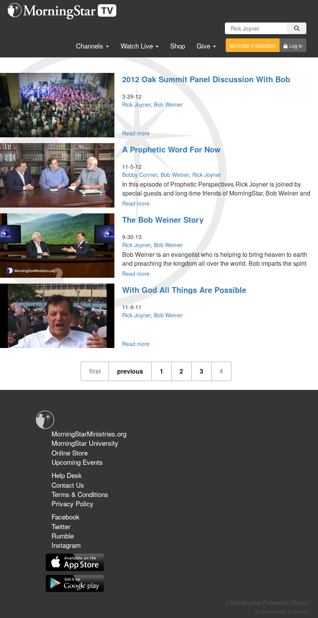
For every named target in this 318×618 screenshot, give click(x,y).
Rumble (63, 535)
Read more (136, 133)
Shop (177, 45)
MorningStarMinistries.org (89, 433)
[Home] (65, 11)
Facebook (66, 516)
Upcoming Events (77, 462)
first (95, 371)
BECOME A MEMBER (253, 45)
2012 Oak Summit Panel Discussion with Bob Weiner (206, 83)
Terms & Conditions (80, 494)
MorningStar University (85, 443)
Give (204, 45)
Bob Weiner (168, 104)
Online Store (70, 452)
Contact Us (68, 485)
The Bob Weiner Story (163, 219)
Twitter (61, 526)
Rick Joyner (136, 104)
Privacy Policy (72, 503)
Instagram (66, 545)
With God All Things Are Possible (184, 289)
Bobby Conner (139, 174)
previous (130, 371)
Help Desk (67, 475)
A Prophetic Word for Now (171, 149)
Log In (295, 45)
